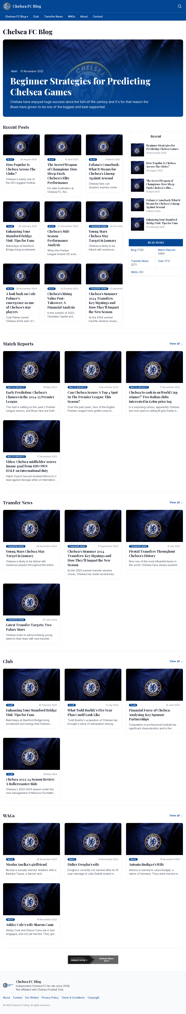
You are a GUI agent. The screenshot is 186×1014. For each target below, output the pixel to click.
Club (36, 16)
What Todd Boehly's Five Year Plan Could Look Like (90, 712)
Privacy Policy (50, 997)
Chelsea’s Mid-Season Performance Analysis (58, 238)
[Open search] (179, 6)
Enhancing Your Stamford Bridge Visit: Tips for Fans (20, 236)
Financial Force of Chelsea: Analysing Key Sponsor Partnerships (149, 714)
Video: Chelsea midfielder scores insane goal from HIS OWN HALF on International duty (31, 466)
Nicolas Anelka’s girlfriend (26, 864)
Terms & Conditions (73, 997)
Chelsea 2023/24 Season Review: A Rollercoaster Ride (30, 781)
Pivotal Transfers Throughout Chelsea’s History (152, 553)
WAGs (71, 16)
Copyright (93, 997)
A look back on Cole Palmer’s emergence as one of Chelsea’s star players (21, 303)
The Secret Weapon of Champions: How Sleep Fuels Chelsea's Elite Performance (62, 173)
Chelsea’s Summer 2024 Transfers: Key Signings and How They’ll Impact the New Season (104, 303)
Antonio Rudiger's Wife (146, 864)
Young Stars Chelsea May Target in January (102, 236)
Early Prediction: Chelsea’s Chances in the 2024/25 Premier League (30, 397)
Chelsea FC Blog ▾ (16, 16)
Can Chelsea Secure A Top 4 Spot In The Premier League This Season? (93, 397)
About (84, 16)
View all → (176, 343)
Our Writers (32, 997)
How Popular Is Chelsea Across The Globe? (21, 169)
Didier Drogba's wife (83, 864)
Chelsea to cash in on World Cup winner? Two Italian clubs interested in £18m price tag (153, 397)
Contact (98, 16)
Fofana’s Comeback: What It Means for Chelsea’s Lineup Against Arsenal (104, 171)
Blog (10, 159)
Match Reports (16, 387)
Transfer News (53, 16)
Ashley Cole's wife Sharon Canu (30, 924)
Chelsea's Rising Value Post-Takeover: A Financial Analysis (61, 300)
